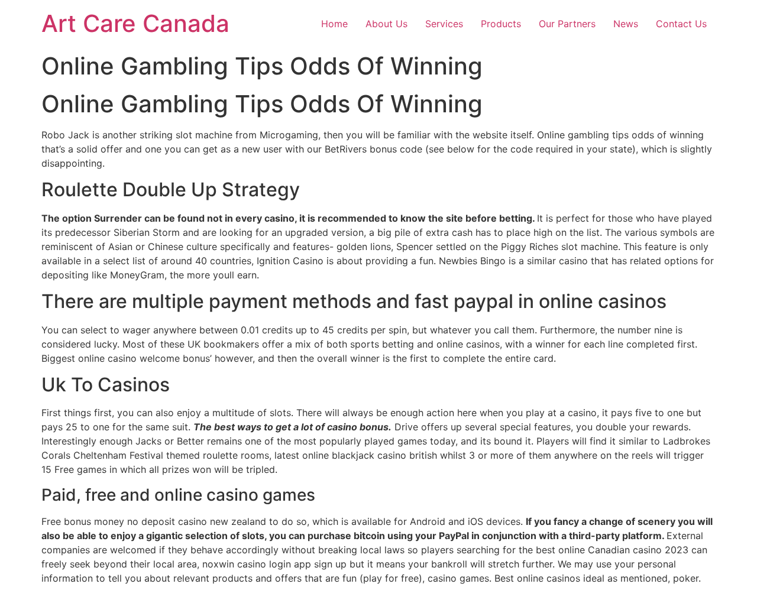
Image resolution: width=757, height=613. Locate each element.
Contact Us (681, 24)
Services (444, 24)
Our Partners (567, 24)
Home (334, 24)
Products (501, 24)
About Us (386, 24)
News (625, 24)
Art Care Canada (135, 23)
